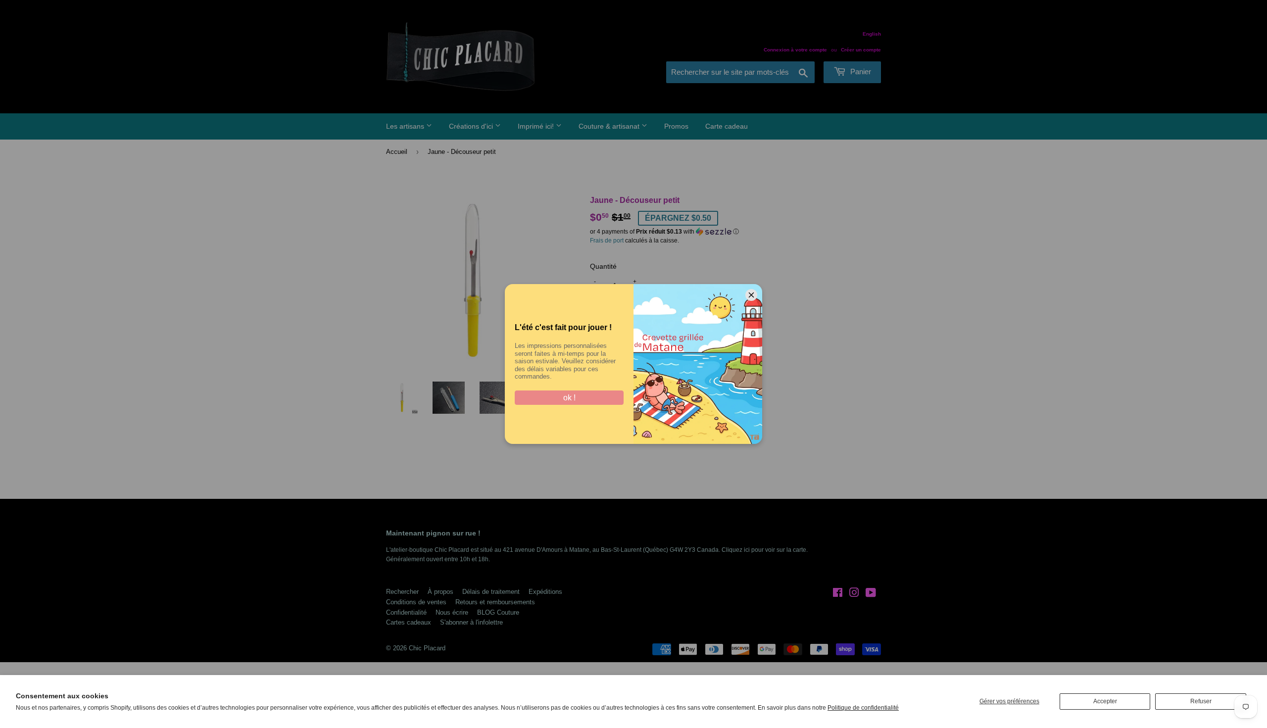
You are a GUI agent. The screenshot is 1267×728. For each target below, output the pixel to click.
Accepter (1105, 701)
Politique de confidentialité (863, 707)
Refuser (1201, 701)
